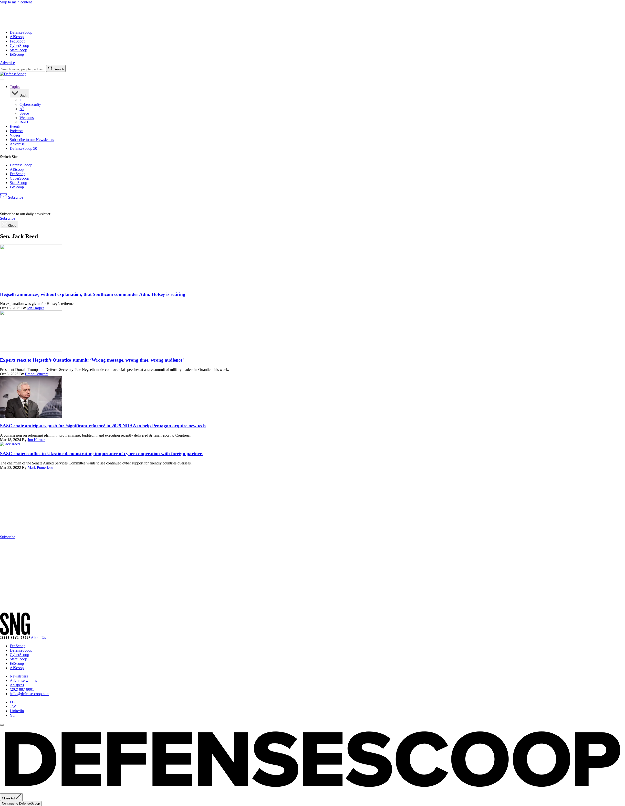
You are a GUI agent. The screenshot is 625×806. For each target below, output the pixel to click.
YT (12, 715)
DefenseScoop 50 (23, 148)
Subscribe (15, 197)
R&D (24, 122)
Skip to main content (16, 2)
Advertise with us (23, 680)
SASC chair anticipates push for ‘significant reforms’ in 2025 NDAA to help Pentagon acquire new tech (103, 425)
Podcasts (16, 131)
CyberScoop (19, 45)
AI (22, 109)
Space (24, 113)
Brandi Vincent (36, 374)
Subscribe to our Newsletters (32, 140)
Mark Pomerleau (40, 467)
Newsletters (19, 676)
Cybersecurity (30, 104)
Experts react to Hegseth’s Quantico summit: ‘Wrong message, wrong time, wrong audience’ (92, 360)
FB (12, 702)
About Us (38, 637)
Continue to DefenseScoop (21, 803)
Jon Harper (35, 308)
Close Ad (9, 798)
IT (21, 100)
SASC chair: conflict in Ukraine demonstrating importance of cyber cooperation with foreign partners (101, 453)
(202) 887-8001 (22, 689)
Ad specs (17, 685)
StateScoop (18, 50)
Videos (15, 135)
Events (15, 126)
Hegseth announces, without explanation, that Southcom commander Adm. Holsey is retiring (92, 294)
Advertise (7, 63)
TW (13, 706)
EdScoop (17, 54)
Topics (15, 87)
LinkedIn (17, 711)
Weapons (27, 118)
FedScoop (17, 41)
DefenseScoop (21, 32)
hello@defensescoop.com (29, 694)
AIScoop (17, 37)
